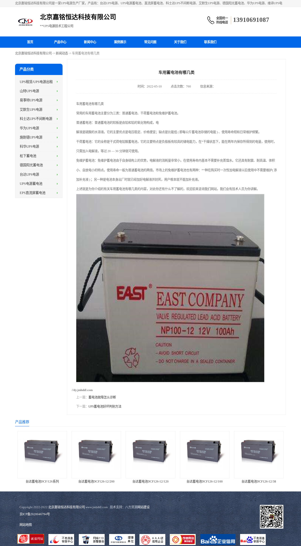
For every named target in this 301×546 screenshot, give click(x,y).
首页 (30, 42)
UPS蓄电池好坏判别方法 (104, 406)
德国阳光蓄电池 (31, 165)
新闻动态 (62, 53)
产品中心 (60, 42)
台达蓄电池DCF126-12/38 (259, 481)
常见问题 (150, 42)
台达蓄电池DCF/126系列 (42, 481)
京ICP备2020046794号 (35, 514)
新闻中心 (90, 42)
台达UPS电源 (29, 174)
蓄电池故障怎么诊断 (102, 397)
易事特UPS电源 (31, 100)
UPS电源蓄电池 (31, 184)
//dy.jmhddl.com (82, 390)
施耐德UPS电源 (31, 137)
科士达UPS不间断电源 (36, 119)
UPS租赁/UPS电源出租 (36, 81)
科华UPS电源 (29, 146)
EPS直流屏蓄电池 (32, 193)
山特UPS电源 (29, 91)
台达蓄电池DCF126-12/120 (150, 481)
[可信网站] (183, 540)
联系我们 (210, 42)
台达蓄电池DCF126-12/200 (96, 481)
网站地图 (26, 524)
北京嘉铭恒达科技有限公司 (33, 53)
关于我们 (180, 42)
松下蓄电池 (28, 156)
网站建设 (143, 507)
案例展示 (120, 42)
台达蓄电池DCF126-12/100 (204, 481)
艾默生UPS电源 (31, 109)
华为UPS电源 (29, 128)
